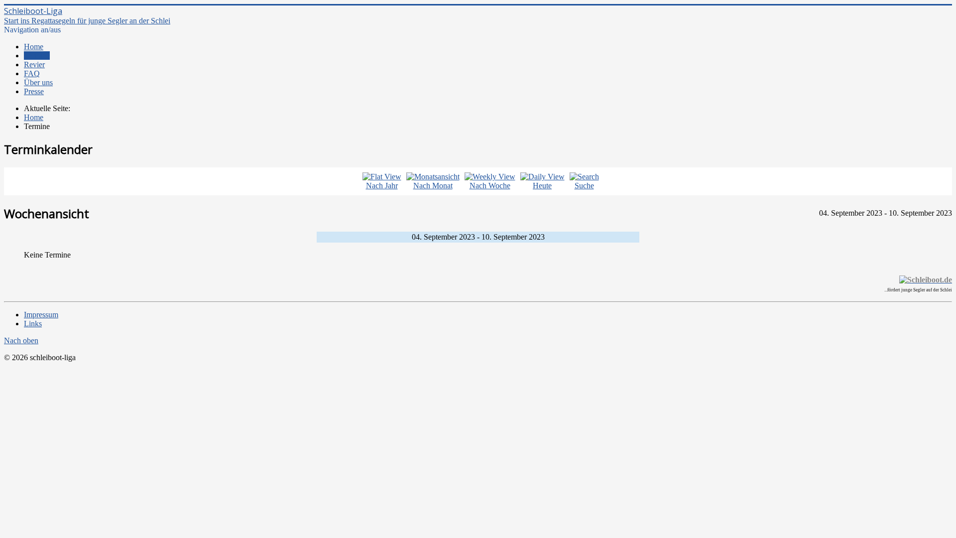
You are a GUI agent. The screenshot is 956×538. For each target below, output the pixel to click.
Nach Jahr (382, 185)
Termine (37, 55)
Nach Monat (433, 185)
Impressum (41, 314)
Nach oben (21, 340)
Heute (542, 185)
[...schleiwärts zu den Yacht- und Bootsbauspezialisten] (925, 279)
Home (33, 46)
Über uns (38, 82)
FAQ (32, 73)
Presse (34, 91)
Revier (34, 64)
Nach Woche (490, 185)
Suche (584, 185)
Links (33, 323)
